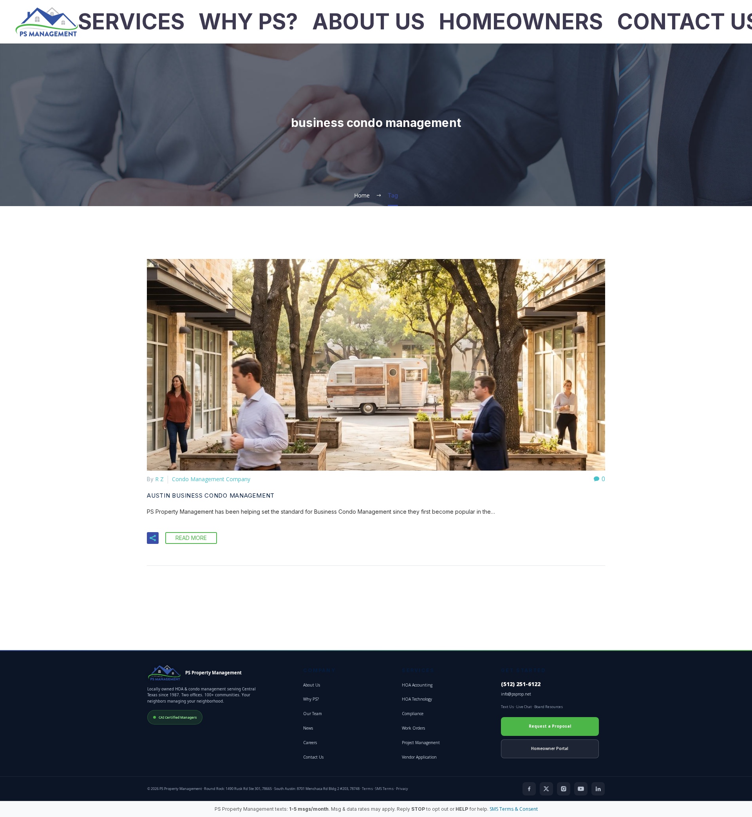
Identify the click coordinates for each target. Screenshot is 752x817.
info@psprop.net (516, 694)
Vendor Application (419, 757)
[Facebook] (529, 788)
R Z (159, 479)
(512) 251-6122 (520, 684)
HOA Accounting (417, 685)
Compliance (412, 713)
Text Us (507, 706)
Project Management (421, 742)
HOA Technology (417, 699)
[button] (153, 538)
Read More (191, 537)
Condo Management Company (211, 479)
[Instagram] (563, 788)
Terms (367, 788)
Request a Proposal (550, 726)
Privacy (402, 788)
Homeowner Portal (549, 748)
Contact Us (313, 757)
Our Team (312, 713)
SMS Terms (384, 788)
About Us (368, 22)
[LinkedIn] (598, 788)
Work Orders (413, 728)
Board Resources (548, 706)
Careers (310, 742)
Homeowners (521, 22)
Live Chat (524, 706)
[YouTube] (581, 788)
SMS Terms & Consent (514, 809)
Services (131, 22)
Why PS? (248, 22)
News (308, 728)
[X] (546, 788)
